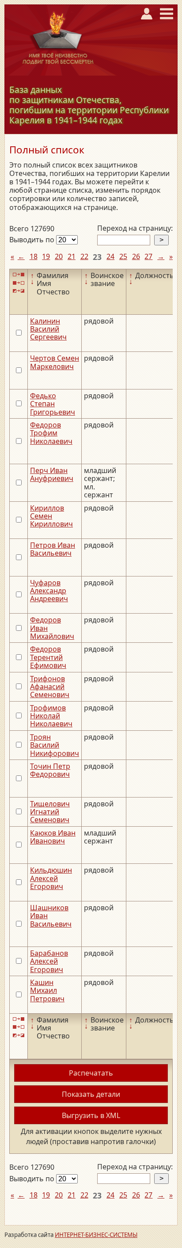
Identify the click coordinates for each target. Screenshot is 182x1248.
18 (34, 256)
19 (46, 256)
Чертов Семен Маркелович (54, 362)
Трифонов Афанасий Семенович (49, 687)
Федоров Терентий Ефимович (48, 657)
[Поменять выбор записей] (18, 291)
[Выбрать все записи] (18, 274)
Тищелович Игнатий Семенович (50, 812)
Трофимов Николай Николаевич (51, 716)
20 (59, 256)
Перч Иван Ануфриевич (51, 474)
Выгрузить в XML (91, 1115)
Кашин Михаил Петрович (47, 990)
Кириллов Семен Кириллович (51, 516)
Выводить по (32, 239)
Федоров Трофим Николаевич (51, 433)
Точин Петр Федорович (50, 770)
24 (110, 256)
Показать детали (91, 1094)
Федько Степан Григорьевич (52, 404)
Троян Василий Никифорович (54, 745)
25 (123, 256)
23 (97, 257)
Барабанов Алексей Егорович (49, 961)
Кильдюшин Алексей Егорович (51, 878)
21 (72, 256)
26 (136, 256)
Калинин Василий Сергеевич (48, 329)
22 (84, 256)
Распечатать (91, 1073)
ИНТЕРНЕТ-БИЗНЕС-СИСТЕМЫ (96, 1235)
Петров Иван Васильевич (52, 549)
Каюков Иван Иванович (53, 837)
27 (148, 256)
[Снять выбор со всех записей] (18, 282)
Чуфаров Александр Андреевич (49, 591)
